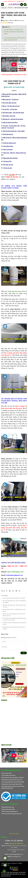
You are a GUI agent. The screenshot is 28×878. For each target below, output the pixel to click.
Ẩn (8, 27)
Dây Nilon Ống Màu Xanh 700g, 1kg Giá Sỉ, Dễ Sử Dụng (14, 606)
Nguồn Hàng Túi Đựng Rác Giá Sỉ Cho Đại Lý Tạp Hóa (14, 627)
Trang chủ (3, 7)
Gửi (23, 652)
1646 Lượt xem (20, 20)
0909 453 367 (13, 1)
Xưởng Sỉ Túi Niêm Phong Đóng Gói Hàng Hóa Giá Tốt (14, 623)
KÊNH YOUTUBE (6, 745)
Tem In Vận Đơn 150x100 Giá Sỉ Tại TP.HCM (14, 598)
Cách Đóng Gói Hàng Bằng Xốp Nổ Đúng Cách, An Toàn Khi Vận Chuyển (14, 619)
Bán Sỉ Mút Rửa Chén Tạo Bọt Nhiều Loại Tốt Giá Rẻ (14, 610)
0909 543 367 (21, 1)
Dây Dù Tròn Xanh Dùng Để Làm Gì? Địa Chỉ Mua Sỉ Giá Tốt (14, 614)
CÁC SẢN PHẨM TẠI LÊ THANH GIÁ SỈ (13, 29)
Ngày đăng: (5, 20)
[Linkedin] (13, 591)
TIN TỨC (10, 7)
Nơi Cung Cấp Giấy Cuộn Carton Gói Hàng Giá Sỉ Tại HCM (14, 601)
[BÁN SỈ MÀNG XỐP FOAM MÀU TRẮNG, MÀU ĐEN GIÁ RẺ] (14, 4)
